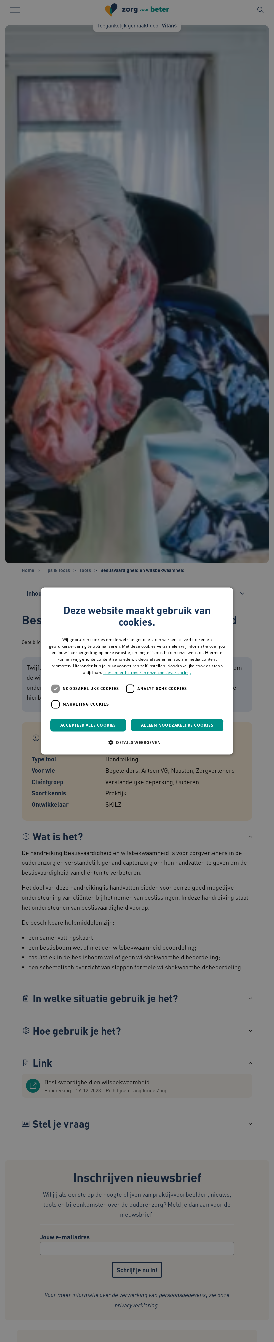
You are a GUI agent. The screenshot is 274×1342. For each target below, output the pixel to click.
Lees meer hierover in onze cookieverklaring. (147, 672)
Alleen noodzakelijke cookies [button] (177, 725)
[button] (137, 742)
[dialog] (137, 671)
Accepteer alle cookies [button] (88, 725)
